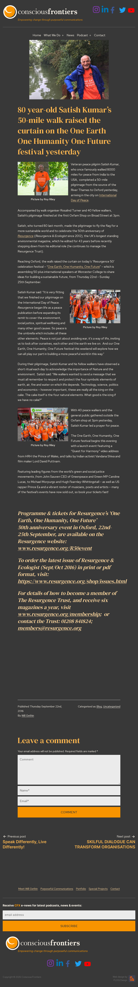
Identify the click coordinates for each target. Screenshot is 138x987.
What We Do (52, 35)
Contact (99, 35)
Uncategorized (111, 706)
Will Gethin (28, 715)
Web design (118, 976)
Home (37, 35)
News (70, 35)
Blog (99, 706)
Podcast (82, 35)
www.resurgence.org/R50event (55, 548)
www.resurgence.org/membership (59, 614)
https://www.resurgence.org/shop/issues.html (72, 581)
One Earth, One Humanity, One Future (74, 267)
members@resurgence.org (49, 628)
